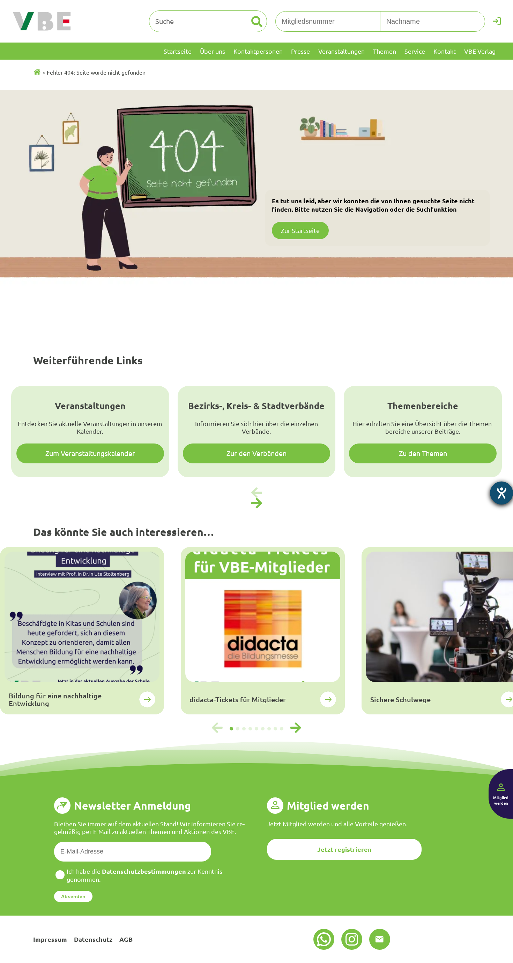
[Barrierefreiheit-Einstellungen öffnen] (501, 493)
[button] (256, 503)
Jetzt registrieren (344, 849)
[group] (82, 630)
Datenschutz (93, 939)
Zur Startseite (300, 230)
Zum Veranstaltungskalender (90, 453)
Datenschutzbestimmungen (144, 871)
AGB (126, 939)
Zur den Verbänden (256, 453)
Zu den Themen (423, 453)
